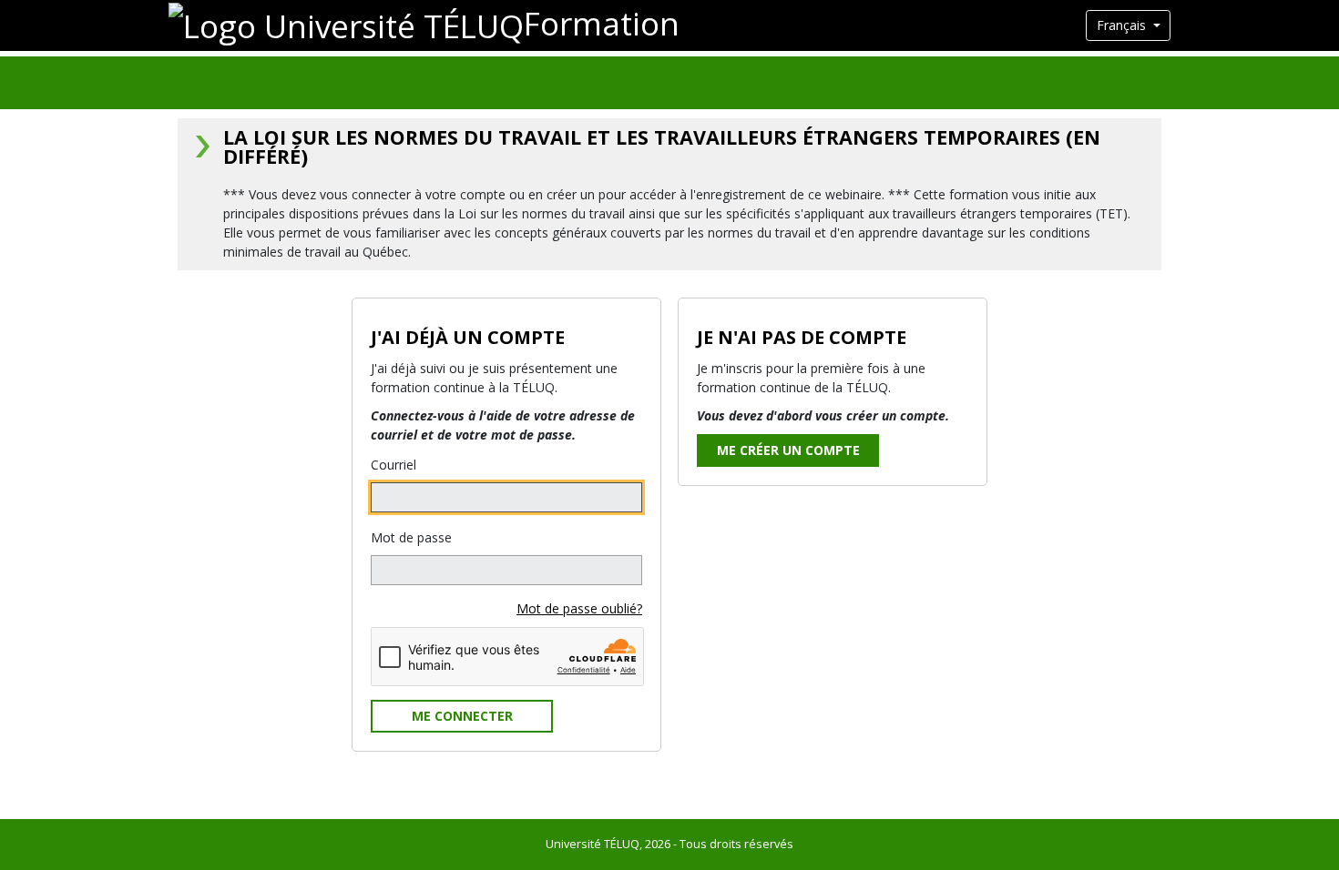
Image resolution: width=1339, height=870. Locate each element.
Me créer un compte (788, 450)
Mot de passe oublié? (579, 608)
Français (1123, 25)
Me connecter (462, 715)
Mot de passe (411, 537)
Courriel (393, 464)
